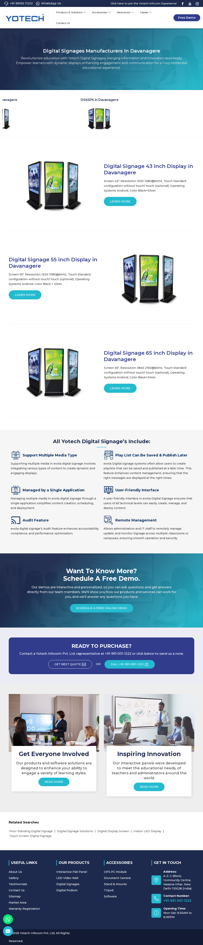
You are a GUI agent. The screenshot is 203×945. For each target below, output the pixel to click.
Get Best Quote (67, 664)
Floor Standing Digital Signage (31, 831)
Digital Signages (67, 884)
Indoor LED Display (147, 831)
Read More (54, 782)
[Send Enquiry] (8, 931)
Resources (123, 12)
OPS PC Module (115, 872)
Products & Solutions (69, 12)
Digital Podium (67, 890)
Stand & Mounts (115, 884)
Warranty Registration (24, 908)
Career (144, 12)
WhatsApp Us (51, 3)
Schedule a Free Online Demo (101, 608)
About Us (15, 872)
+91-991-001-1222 (177, 901)
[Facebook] (182, 3)
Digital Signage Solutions (75, 831)
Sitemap (15, 896)
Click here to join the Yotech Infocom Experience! (144, 3)
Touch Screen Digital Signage (30, 836)
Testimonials (18, 884)
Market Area (17, 902)
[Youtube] (190, 3)
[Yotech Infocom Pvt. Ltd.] (24, 17)
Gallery (14, 878)
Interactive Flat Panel (71, 872)
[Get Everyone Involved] (54, 723)
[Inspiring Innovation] (149, 723)
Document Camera (117, 878)
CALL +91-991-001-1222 (127, 664)
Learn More (120, 201)
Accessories (99, 12)
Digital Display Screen (113, 831)
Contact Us (63, 23)
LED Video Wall (67, 878)
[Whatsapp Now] (8, 919)
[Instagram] (197, 3)
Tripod (108, 890)
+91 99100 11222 (21, 3)
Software (110, 896)
